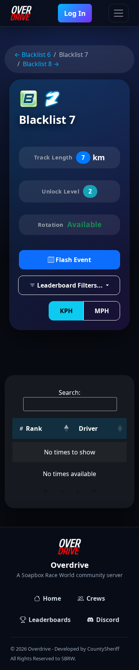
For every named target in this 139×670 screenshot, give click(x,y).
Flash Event (72, 259)
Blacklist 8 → (41, 64)
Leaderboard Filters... (70, 285)
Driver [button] (88, 428)
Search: (69, 392)
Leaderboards (50, 619)
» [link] (94, 490)
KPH (66, 311)
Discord (107, 619)
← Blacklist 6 (32, 54)
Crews (95, 598)
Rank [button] (33, 428)
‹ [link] (62, 490)
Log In (75, 13)
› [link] (78, 490)
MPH (102, 311)
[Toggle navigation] (118, 13)
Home (52, 598)
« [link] (45, 490)
